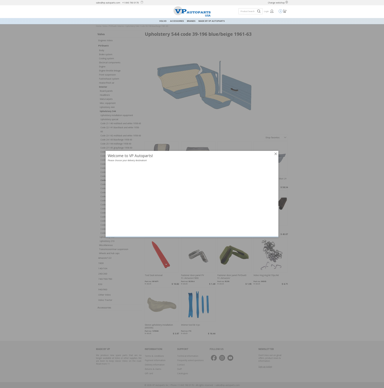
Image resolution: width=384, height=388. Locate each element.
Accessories (177, 21)
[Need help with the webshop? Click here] (143, 2)
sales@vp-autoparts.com (108, 2)
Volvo (162, 21)
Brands (191, 21)
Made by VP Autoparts (211, 21)
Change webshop (276, 2)
